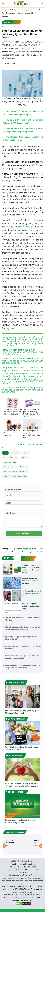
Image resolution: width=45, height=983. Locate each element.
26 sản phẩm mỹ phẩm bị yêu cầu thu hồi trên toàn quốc (23, 647)
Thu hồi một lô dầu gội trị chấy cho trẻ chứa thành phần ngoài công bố (12, 411)
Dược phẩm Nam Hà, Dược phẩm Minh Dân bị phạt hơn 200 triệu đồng (23, 657)
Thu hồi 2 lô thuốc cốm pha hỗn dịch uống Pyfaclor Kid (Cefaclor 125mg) (31, 412)
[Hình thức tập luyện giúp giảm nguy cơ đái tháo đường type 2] (22, 696)
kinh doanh (23, 227)
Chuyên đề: (6, 10)
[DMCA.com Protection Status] (22, 903)
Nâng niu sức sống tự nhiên (23, 10)
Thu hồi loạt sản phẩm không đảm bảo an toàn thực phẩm (12, 433)
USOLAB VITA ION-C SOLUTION (15, 471)
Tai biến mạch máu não (11, 13)
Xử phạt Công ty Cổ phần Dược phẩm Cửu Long (30, 606)
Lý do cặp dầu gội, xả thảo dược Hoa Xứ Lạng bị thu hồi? (21, 638)
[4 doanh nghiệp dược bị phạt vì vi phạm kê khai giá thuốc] (12, 583)
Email (8, 503)
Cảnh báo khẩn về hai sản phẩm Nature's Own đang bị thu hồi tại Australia (23, 666)
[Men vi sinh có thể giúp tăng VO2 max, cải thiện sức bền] (14, 845)
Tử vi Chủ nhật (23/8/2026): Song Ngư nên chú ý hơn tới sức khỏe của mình (21, 785)
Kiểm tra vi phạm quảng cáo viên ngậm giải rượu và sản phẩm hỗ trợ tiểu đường (31, 568)
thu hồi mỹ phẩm (9, 462)
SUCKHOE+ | (7, 42)
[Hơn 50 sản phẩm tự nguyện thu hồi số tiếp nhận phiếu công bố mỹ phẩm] (32, 424)
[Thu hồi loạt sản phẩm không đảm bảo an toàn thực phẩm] (12, 424)
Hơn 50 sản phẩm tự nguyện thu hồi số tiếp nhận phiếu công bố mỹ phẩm (31, 434)
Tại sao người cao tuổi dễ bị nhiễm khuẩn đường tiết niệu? (20, 821)
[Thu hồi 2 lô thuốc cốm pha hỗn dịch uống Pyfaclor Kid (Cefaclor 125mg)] (32, 403)
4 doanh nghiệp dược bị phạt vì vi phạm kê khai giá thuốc (31, 580)
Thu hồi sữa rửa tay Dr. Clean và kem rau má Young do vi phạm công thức (22, 628)
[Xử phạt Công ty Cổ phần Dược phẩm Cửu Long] (12, 608)
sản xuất (34, 199)
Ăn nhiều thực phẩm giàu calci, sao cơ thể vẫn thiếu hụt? (22, 748)
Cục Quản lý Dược (10, 457)
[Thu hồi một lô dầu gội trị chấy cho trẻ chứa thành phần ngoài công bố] (12, 403)
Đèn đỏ (40, 552)
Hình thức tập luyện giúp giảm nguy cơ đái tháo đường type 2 (22, 712)
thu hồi (26, 453)
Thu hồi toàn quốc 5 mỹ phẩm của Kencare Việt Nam (22, 619)
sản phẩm (34, 153)
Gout (38, 10)
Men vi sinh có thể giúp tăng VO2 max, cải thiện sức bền (30, 841)
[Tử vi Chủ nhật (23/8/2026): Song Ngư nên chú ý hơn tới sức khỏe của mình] (22, 769)
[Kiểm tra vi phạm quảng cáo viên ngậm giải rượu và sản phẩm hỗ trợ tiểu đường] (12, 569)
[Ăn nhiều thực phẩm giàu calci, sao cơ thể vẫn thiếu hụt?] (22, 733)
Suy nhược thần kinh (29, 13)
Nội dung (10, 513)
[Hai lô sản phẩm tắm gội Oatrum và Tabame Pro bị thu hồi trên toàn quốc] (12, 595)
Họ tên (9, 495)
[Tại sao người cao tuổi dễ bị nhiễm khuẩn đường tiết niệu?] (22, 806)
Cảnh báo (15, 453)
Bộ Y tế (24, 457)
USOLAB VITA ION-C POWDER (14, 476)
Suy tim (5, 16)
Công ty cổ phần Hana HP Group (15, 467)
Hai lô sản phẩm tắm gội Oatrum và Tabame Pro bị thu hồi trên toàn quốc (32, 593)
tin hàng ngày (25, 549)
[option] (22, 846)
